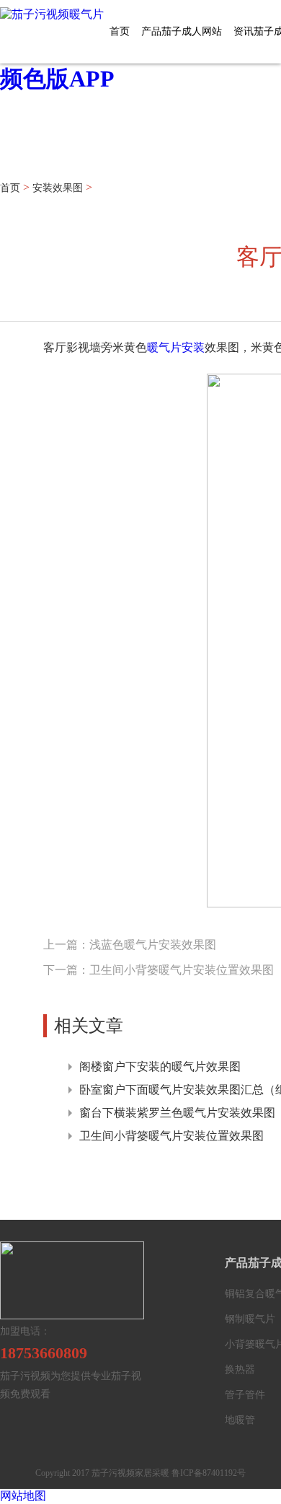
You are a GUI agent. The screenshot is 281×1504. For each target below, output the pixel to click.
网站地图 (23, 1496)
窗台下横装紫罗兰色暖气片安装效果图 (177, 1113)
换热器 (240, 1369)
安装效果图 (57, 187)
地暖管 (240, 1420)
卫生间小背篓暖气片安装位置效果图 (181, 970)
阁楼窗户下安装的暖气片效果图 (160, 1066)
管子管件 (245, 1394)
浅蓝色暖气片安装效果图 (152, 944)
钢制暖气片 (250, 1319)
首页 (120, 31)
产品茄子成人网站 (181, 31)
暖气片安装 (176, 347)
